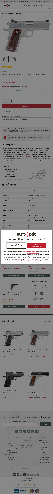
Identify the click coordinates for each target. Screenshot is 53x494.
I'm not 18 (16, 245)
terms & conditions (41, 259)
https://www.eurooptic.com (29, 251)
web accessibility (31, 259)
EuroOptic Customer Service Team (26, 260)
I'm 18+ (37, 245)
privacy (25, 259)
